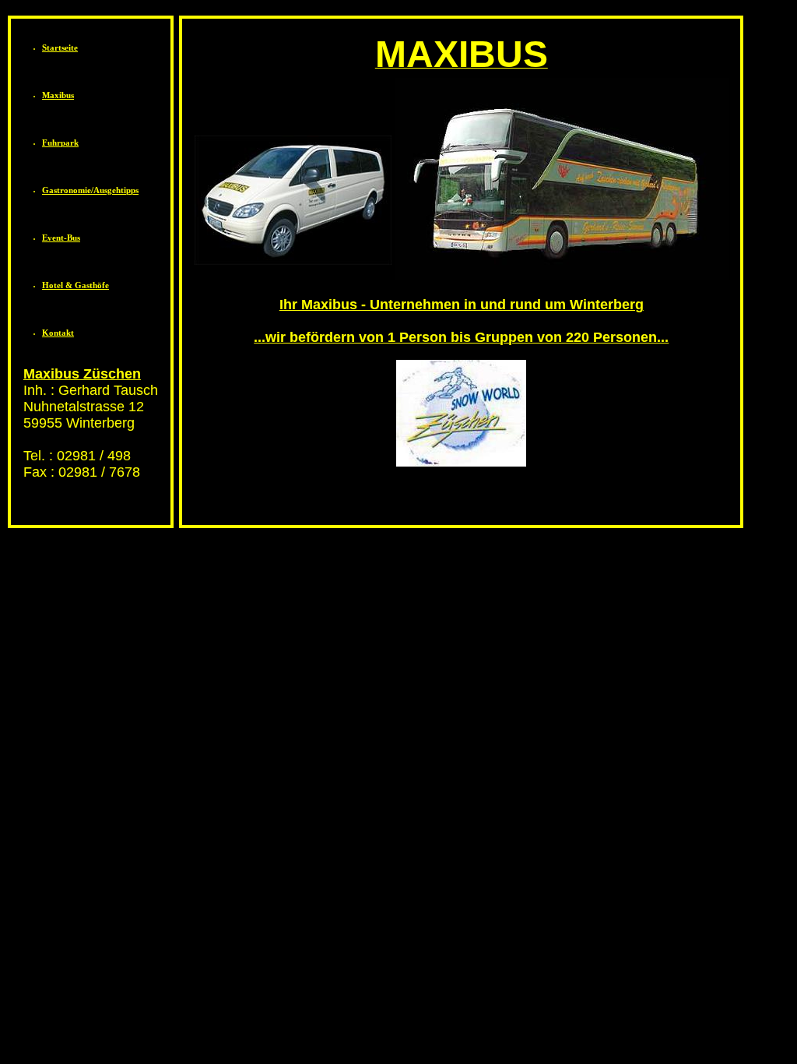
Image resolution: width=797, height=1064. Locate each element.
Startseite (60, 48)
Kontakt (58, 333)
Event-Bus (61, 238)
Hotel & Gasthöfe (75, 285)
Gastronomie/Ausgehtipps (90, 190)
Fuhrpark (60, 143)
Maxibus (58, 95)
